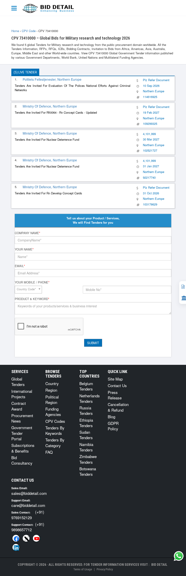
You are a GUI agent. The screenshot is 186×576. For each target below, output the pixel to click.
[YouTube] (36, 538)
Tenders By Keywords (54, 430)
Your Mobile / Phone (32, 282)
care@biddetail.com (28, 505)
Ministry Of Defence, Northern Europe (50, 106)
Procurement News (22, 418)
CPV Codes (55, 421)
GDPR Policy (113, 425)
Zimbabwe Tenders (88, 459)
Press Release (115, 395)
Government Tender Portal (21, 433)
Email (20, 266)
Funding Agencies (53, 411)
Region (51, 390)
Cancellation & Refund (118, 407)
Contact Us (117, 385)
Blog (111, 416)
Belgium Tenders (86, 386)
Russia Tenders (86, 410)
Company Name (27, 233)
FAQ (49, 452)
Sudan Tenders (86, 434)
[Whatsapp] (178, 556)
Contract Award (18, 405)
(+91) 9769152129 (27, 514)
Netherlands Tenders (89, 398)
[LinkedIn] (15, 547)
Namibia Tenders (86, 447)
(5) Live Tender (25, 72)
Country (52, 383)
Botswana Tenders (87, 471)
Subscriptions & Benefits (22, 447)
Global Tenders (18, 381)
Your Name (24, 249)
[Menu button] (15, 7)
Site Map (115, 379)
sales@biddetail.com (29, 493)
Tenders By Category (54, 442)
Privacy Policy (105, 569)
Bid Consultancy (21, 460)
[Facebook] (15, 538)
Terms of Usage (82, 569)
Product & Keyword (32, 299)
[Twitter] (26, 538)
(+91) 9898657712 (27, 526)
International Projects (21, 393)
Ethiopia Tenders (86, 422)
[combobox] (28, 289)
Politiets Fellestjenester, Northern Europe (52, 79)
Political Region (52, 399)
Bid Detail (159, 565)
